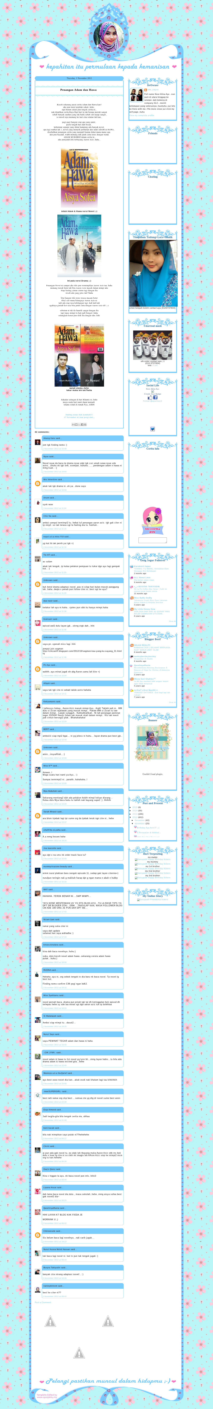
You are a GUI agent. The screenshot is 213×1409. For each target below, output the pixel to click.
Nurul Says (49, 1034)
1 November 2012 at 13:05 (55, 783)
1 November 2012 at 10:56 (55, 472)
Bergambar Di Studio (143, 659)
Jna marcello (50, 848)
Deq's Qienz (50, 1169)
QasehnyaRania (51, 1208)
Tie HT (47, 555)
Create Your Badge (152, 394)
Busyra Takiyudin (52, 1268)
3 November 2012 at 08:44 (55, 1260)
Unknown (48, 580)
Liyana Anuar (50, 1187)
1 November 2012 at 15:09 (55, 859)
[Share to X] (79, 424)
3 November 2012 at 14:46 (55, 1278)
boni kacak (49, 1128)
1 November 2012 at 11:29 (54, 593)
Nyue (46, 456)
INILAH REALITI (142, 645)
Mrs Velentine (50, 479)
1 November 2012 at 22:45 (55, 1065)
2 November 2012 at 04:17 (55, 1138)
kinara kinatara (51, 945)
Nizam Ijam (49, 919)
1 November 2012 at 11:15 (54, 529)
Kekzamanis (50, 702)
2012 (135, 817)
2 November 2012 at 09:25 (55, 1200)
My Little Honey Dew (144, 609)
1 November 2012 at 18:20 (55, 1008)
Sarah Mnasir (50, 812)
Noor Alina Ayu (152, 389)
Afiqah (47, 683)
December (140, 820)
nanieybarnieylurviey (145, 656)
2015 (135, 807)
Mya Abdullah (50, 791)
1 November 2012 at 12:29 (55, 721)
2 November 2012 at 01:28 (55, 1120)
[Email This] (73, 424)
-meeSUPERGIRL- (53, 1091)
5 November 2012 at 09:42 (55, 1296)
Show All (172, 621)
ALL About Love (142, 578)
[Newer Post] (50, 1336)
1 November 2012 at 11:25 (54, 572)
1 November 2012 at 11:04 (54, 508)
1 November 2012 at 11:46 (54, 630)
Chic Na (47, 516)
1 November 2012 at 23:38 (55, 1102)
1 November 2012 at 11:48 (54, 657)
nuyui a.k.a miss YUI (54, 537)
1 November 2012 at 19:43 (55, 1045)
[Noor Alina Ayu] (152, 392)
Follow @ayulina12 (152, 401)
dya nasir (48, 601)
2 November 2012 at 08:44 (55, 1180)
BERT (46, 729)
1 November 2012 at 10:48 (55, 449)
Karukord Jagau (142, 566)
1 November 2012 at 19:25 (55, 1026)
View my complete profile (141, 115)
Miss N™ (48, 766)
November (140, 824)
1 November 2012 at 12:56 (55, 758)
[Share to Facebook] (82, 424)
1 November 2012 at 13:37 (55, 822)
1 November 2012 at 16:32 (55, 882)
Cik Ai (46, 1146)
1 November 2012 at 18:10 (55, 988)
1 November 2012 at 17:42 (55, 912)
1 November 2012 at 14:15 (55, 840)
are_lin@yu (153, 90)
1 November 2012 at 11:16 (54, 547)
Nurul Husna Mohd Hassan (57, 1249)
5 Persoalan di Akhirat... (149, 833)
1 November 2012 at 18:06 (55, 962)
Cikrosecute (49, 1231)
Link (155, 365)
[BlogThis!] (76, 424)
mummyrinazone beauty (55, 866)
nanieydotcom (50, 1286)
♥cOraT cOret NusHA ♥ (146, 690)
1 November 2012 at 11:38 (54, 611)
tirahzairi (48, 619)
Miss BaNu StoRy (143, 598)
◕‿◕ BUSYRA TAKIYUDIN (147, 587)
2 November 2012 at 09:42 (55, 1223)
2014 (135, 811)
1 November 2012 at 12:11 (54, 694)
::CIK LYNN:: (50, 1052)
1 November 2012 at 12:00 (55, 675)
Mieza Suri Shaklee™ (145, 679)
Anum (46, 498)
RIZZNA (47, 970)
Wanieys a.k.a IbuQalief (55, 1073)
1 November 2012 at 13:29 (55, 804)
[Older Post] (108, 1336)
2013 (135, 814)
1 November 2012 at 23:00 (55, 1084)
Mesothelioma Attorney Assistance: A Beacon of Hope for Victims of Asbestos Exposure (152, 670)
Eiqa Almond (50, 1110)
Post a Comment (43, 1302)
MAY (46, 889)
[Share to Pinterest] (85, 424)
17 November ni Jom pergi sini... (79, 417)
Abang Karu (49, 438)
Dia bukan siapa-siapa (144, 580)
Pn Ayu (47, 665)
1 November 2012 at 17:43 (55, 937)
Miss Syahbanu (51, 995)
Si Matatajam (50, 1016)
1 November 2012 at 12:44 (55, 740)
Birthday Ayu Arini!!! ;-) (148, 828)
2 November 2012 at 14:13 (55, 1242)
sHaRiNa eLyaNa (52, 830)
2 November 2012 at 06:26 (55, 1161)
